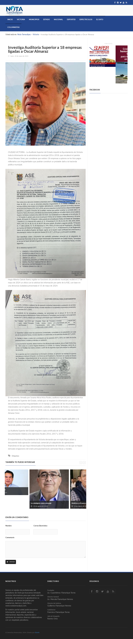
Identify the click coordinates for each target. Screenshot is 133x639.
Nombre (8, 526)
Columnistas (13, 27)
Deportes (71, 19)
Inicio (10, 19)
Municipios (34, 19)
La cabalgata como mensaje (17, 503)
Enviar (12, 562)
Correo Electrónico (40, 526)
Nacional (58, 19)
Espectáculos (85, 19)
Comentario (9, 537)
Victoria (21, 19)
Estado (46, 19)
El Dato (99, 19)
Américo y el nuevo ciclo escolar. (59, 503)
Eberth (37, 632)
